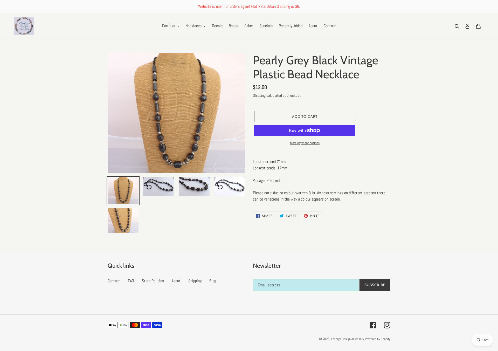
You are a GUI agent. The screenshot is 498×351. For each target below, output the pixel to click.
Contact (114, 281)
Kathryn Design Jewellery (347, 339)
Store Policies (153, 281)
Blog (212, 281)
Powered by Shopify (377, 339)
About (176, 281)
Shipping (259, 95)
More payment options (305, 143)
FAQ (131, 281)
